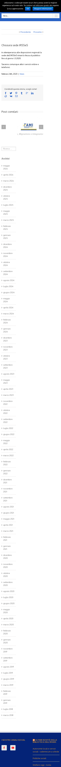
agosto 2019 (8, 667)
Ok (28, 9)
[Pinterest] (16, 93)
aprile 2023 (8, 389)
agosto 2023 (8, 374)
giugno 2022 (8, 434)
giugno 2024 (9, 292)
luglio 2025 (8, 205)
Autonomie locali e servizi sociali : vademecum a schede (46, 750)
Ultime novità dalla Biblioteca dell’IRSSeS (45, 741)
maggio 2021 (8, 519)
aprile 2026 (8, 175)
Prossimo (37, 32)
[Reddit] (5, 96)
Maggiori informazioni (43, 9)
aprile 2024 (8, 307)
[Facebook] (5, 93)
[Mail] (16, 96)
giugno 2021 (8, 513)
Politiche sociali (39, 758)
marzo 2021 (8, 531)
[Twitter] (11, 93)
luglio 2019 (8, 673)
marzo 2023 (8, 395)
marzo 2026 (8, 181)
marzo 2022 (8, 455)
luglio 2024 (8, 286)
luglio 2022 (8, 428)
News (22, 74)
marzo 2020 (8, 624)
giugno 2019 (8, 679)
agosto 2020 (8, 591)
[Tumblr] (21, 93)
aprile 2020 (8, 618)
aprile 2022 (8, 449)
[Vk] (11, 96)
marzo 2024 (8, 313)
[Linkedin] (32, 93)
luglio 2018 (8, 709)
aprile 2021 (8, 525)
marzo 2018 (8, 715)
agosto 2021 (8, 507)
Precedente (25, 32)
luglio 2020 (8, 597)
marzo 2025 (8, 220)
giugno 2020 (9, 603)
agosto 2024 (8, 280)
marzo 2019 (8, 685)
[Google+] (27, 93)
